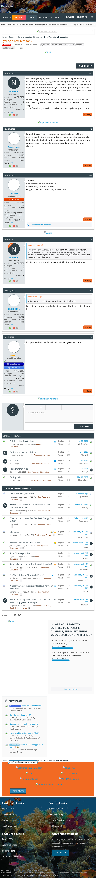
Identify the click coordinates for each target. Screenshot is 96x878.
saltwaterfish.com (17, 444)
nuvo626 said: (33, 297)
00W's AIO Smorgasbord (26, 706)
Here (22, 160)
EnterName (83, 521)
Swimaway (83, 569)
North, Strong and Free (14, 212)
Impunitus (14, 497)
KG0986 (13, 480)
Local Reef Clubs (9, 814)
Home (6, 17)
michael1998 (15, 510)
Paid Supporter (9, 826)
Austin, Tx (20, 378)
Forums (31, 17)
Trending (90, 24)
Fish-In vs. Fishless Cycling (22, 441)
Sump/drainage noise (20, 553)
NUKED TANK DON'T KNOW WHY (25, 542)
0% (12, 112)
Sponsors (6, 820)
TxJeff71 (13, 556)
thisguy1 (13, 472)
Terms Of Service (10, 839)
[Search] (92, 17)
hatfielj (85, 507)
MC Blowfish (83, 444)
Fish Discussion (16, 729)
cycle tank (45, 45)
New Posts (15, 701)
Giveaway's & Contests (59, 820)
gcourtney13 (15, 455)
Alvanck (13, 463)
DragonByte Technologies (69, 872)
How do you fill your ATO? (22, 493)
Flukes (85, 558)
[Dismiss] (92, 31)
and (40, 224)
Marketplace (41, 24)
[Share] (87, 73)
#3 (91, 175)
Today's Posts (77, 24)
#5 (91, 290)
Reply (89, 114)
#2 (91, 129)
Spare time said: (34, 245)
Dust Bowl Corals (81, 537)
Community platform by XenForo (26, 870)
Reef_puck (14, 567)
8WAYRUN (59, 875)
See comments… (71, 689)
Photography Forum (43, 535)
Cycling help (15, 477)
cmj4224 (13, 605)
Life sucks (14, 532)
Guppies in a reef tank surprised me (24, 724)
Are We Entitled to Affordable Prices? (27, 575)
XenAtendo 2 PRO (31, 875)
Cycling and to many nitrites (23, 452)
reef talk (79, 45)
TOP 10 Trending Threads (17, 488)
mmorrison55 (15, 592)
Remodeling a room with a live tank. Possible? (31, 564)
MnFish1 (84, 455)
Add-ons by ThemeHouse (13, 875)
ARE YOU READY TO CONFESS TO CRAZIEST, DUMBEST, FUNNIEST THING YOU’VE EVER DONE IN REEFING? (71, 630)
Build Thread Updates (23, 24)
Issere (85, 547)
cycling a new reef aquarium (63, 45)
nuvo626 (18, 45)
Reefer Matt (14, 578)
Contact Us (60, 852)
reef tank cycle (8, 48)
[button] (10, 17)
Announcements (56, 808)
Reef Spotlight (55, 826)
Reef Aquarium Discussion (41, 455)
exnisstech (14, 535)
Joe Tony (13, 545)
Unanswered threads (59, 24)
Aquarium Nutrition (45, 524)
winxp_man (83, 463)
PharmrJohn (83, 480)
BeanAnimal (83, 580)
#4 (91, 239)
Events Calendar (9, 845)
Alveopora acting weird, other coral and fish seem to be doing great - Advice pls (33, 601)
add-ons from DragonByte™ (36, 872)
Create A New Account (12, 856)
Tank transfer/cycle (19, 468)
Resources (44, 17)
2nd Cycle (14, 460)
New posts (6, 24)
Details (84, 872)
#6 (91, 337)
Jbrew (85, 591)
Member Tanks (16, 711)
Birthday (19, 17)
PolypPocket (15, 524)
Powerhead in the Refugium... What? (24, 733)
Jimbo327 (84, 496)
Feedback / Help (56, 814)
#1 (91, 73)
